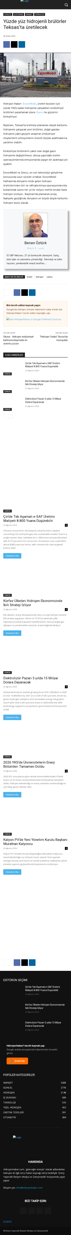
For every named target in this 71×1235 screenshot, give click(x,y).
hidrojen (39, 277)
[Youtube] (47, 1211)
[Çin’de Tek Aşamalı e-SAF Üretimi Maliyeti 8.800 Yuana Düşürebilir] (13, 368)
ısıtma (49, 277)
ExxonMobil (29, 103)
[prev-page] (5, 416)
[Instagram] (31, 1211)
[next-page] (11, 416)
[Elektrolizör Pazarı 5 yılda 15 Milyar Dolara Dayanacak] (13, 404)
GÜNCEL (7, 14)
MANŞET (29, 14)
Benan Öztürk (35, 243)
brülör (30, 277)
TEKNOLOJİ (39, 14)
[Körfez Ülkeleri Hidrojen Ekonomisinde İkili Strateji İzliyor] (13, 386)
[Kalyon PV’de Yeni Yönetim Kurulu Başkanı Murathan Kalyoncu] (35, 819)
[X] (14, 44)
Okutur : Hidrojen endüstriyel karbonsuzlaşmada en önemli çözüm (18, 340)
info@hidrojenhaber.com (29, 1187)
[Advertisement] (35, 444)
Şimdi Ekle (20, 1061)
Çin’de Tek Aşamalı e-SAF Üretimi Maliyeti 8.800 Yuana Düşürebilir (29, 519)
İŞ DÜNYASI (18, 14)
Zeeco (39, 112)
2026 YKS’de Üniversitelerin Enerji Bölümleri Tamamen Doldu (29, 764)
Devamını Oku (12, 556)
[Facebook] (6, 44)
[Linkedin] (21, 44)
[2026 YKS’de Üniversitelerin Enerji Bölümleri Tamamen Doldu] (35, 742)
